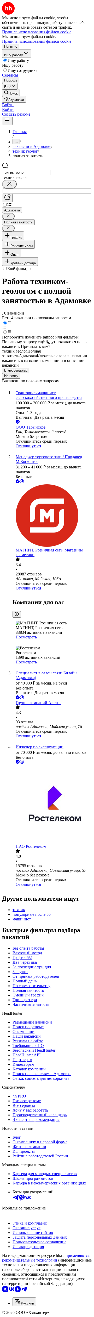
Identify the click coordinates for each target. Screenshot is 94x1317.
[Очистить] (9, 184)
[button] (8, 105)
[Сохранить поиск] (7, 198)
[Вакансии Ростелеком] (52, 804)
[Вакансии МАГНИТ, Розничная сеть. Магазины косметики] (52, 516)
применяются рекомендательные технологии (46, 1257)
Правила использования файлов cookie (36, 41)
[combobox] (26, 172)
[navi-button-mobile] (7, 121)
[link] (11, 93)
